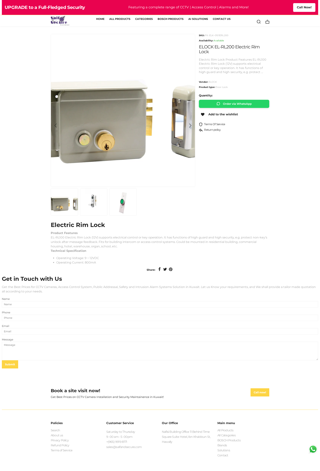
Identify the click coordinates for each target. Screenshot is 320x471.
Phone (6, 312)
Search (55, 430)
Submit (10, 364)
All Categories (226, 435)
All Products (119, 19)
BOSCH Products (171, 19)
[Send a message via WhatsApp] (313, 449)
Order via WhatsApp (237, 104)
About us (57, 435)
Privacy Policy (60, 440)
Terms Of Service (214, 124)
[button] (55, 125)
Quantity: (206, 95)
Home (100, 19)
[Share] (159, 269)
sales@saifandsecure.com (124, 447)
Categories (144, 19)
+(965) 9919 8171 (116, 442)
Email (5, 326)
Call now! (260, 392)
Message (7, 339)
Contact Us (222, 19)
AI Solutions (198, 19)
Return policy (212, 129)
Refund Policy (60, 445)
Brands (222, 445)
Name (6, 299)
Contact (222, 455)
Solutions (223, 450)
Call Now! (304, 7)
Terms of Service (61, 450)
